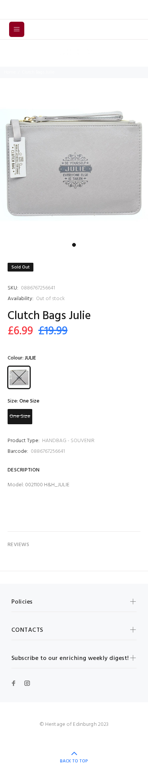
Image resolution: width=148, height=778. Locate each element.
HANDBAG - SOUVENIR (68, 440)
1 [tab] (74, 245)
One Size (19, 416)
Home (10, 72)
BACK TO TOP (74, 761)
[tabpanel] (74, 165)
